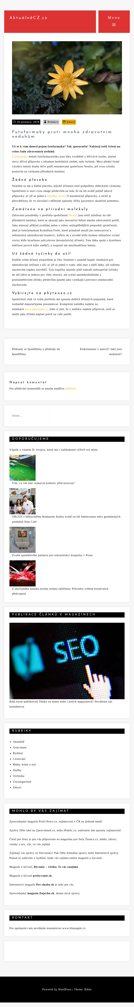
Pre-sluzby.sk (45, 884)
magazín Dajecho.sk (40, 893)
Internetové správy (106, 852)
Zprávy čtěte (17, 830)
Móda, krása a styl (24, 764)
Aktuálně (18, 741)
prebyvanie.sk (42, 875)
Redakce (53, 121)
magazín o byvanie (90, 857)
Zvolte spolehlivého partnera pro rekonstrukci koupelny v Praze (52, 555)
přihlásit (70, 388)
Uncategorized (22, 781)
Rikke (88, 989)
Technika (18, 775)
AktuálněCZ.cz (28, 18)
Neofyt (73, 215)
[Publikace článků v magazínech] (67, 660)
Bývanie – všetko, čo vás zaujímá (56, 866)
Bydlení (18, 753)
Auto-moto (20, 747)
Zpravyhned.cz (45, 830)
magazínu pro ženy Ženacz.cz (79, 839)
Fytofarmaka (20, 156)
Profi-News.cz (48, 821)
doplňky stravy (56, 195)
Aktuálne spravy (76, 852)
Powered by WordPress (57, 989)
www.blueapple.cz (74, 928)
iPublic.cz (70, 830)
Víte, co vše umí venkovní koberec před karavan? (43, 483)
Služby (17, 770)
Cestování (19, 758)
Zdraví (71, 121)
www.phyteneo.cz (36, 309)
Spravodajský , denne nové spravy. (44, 893)
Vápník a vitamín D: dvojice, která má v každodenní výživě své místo (53, 449)
